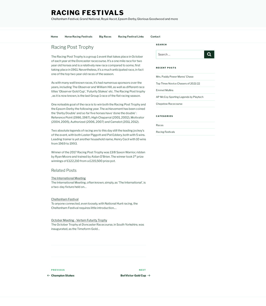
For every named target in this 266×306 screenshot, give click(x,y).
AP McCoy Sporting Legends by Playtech (179, 96)
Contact (155, 36)
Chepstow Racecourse (169, 103)
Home (54, 36)
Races (159, 125)
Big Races (105, 36)
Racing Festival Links (131, 36)
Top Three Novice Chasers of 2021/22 (178, 83)
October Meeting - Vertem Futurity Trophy (79, 220)
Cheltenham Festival (65, 199)
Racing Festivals (87, 13)
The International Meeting (68, 178)
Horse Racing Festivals (78, 36)
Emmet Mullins (164, 90)
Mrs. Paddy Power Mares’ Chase (174, 76)
